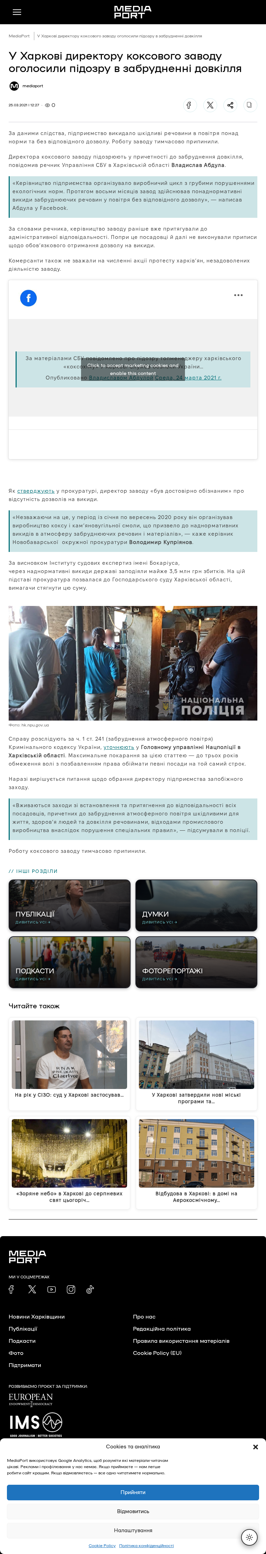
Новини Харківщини (37, 1317)
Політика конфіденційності (146, 1546)
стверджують (36, 491)
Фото (16, 1353)
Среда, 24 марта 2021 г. (188, 378)
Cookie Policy (102, 1546)
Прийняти (133, 1492)
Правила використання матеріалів (181, 1341)
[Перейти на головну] (133, 12)
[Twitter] (210, 105)
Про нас (144, 1317)
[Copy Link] (250, 105)
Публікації (23, 1329)
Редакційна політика (162, 1329)
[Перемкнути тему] (249, 1537)
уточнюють (119, 747)
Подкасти (22, 1341)
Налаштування (133, 1530)
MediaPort (19, 36)
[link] (13, 1289)
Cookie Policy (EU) (157, 1353)
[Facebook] (190, 105)
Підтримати (25, 1365)
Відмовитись (133, 1511)
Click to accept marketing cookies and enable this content (133, 369)
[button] (255, 1447)
